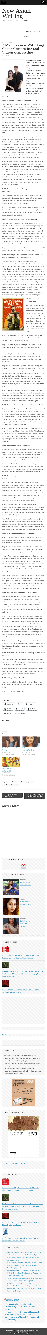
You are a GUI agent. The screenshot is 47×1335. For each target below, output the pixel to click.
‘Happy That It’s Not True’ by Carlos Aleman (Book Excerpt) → (35, 796)
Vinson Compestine (27, 782)
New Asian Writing (16, 13)
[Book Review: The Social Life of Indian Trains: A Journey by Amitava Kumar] (23, 1232)
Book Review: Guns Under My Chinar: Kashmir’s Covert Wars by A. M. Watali (24, 1288)
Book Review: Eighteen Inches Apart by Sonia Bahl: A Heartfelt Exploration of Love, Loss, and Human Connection (23, 1257)
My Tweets (6, 1035)
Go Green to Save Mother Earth (17, 1314)
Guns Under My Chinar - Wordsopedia (20, 1286)
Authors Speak (7, 42)
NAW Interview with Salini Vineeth (25, 923)
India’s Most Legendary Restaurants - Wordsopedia (24, 1278)
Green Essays (12, 1299)
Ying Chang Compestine (10, 785)
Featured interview (13, 782)
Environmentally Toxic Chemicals (18, 1304)
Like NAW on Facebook (14, 1163)
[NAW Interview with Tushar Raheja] (11, 762)
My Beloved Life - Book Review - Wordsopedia (23, 1270)
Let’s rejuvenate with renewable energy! (21, 1312)
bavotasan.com (32, 1333)
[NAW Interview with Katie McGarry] (11, 741)
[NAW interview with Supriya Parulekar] (31, 741)
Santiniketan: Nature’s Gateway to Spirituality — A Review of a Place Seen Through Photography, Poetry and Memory (22, 973)
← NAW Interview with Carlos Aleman (11, 795)
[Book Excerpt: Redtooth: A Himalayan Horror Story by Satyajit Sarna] (23, 984)
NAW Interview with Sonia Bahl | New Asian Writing (24, 1252)
